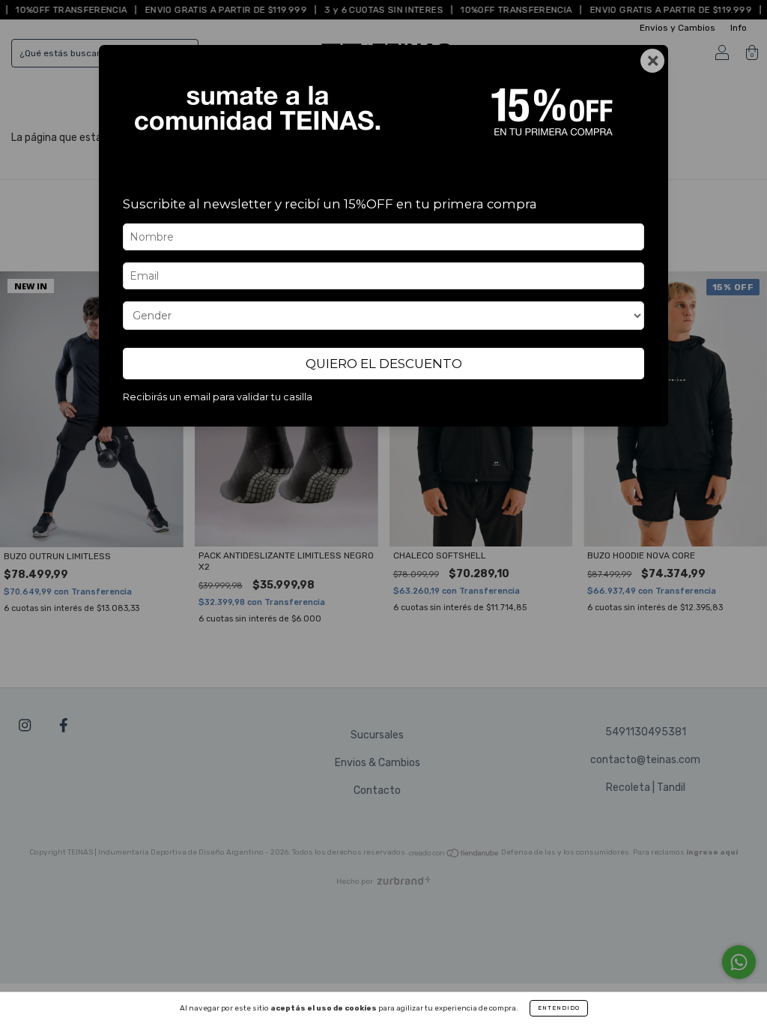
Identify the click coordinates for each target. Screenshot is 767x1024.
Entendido (559, 1008)
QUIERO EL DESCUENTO (384, 363)
